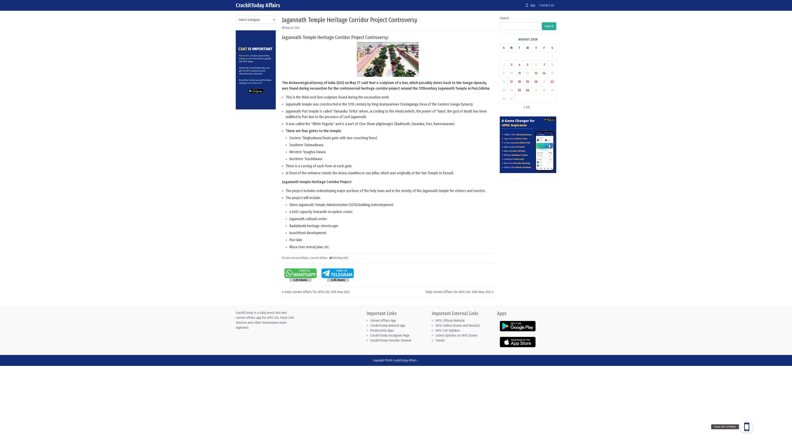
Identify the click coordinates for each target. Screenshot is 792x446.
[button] (746, 427)
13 (536, 73)
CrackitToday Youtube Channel (390, 340)
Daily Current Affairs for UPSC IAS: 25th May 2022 (317, 292)
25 (519, 90)
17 (511, 82)
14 (544, 73)
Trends (440, 340)
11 (519, 73)
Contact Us (546, 5)
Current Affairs (319, 258)
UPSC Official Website (449, 321)
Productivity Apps (382, 330)
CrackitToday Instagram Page (389, 335)
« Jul (526, 107)
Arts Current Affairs (297, 258)
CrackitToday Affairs (258, 5)
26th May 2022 (340, 258)
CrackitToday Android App (387, 325)
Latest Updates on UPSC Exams (456, 335)
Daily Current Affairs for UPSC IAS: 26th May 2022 (458, 292)
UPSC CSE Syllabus (448, 330)
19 (527, 82)
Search (504, 18)
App (531, 5)
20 (536, 82)
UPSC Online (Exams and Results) (457, 325)
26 (527, 90)
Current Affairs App (383, 321)
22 (552, 82)
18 (519, 82)
